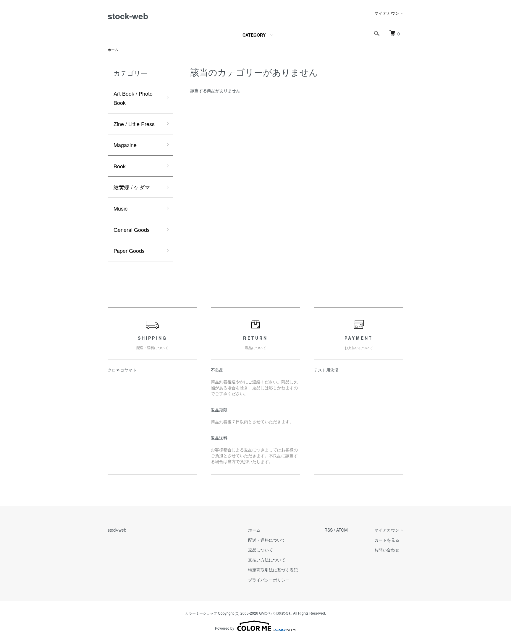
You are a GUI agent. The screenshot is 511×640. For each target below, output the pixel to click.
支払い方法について (266, 560)
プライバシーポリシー (269, 580)
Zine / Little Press (134, 124)
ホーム (113, 49)
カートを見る (386, 540)
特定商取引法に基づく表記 (273, 570)
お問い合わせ (386, 550)
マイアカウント (388, 13)
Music (120, 208)
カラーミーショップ (201, 612)
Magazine (125, 145)
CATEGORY (254, 35)
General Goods (132, 229)
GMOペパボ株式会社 (275, 612)
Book (120, 166)
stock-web (128, 16)
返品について (260, 550)
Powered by (224, 628)
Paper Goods (129, 250)
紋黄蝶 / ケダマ (132, 187)
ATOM (342, 530)
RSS (328, 530)
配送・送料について (266, 540)
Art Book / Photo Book (133, 97)
